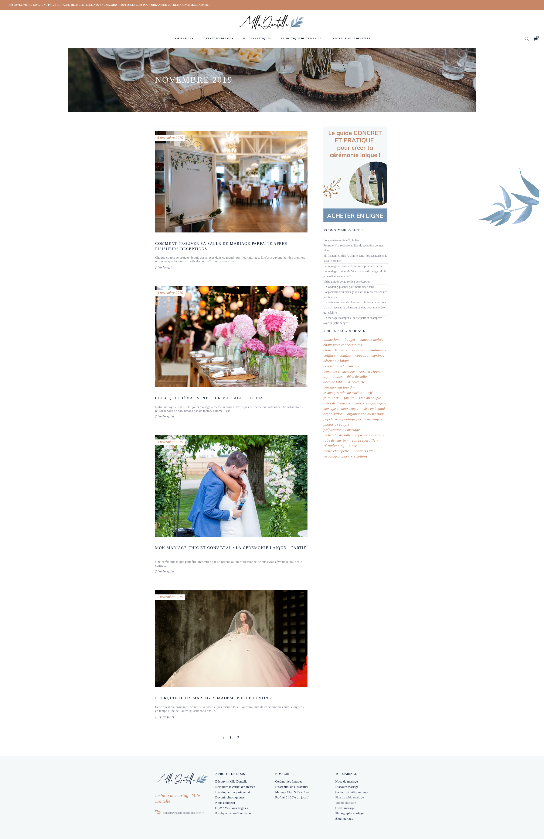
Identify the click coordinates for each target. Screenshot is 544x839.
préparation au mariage (341, 430)
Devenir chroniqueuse (230, 797)
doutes (338, 377)
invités (356, 403)
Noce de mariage (346, 781)
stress (353, 446)
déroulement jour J (337, 387)
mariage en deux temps (340, 409)
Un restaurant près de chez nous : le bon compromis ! (355, 302)
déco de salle (357, 377)
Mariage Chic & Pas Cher (292, 792)
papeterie (330, 419)
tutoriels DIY (363, 451)
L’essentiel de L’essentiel (291, 786)
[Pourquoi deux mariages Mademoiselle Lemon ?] (231, 638)
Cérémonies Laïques (288, 781)
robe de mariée (334, 440)
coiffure (329, 355)
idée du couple (370, 398)
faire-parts (331, 398)
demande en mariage (339, 371)
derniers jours (370, 371)
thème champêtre (336, 451)
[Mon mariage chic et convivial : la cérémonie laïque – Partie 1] (231, 486)
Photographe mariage (349, 813)
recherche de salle (337, 435)
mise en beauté (374, 409)
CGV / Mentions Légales (231, 808)
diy (325, 377)
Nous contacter (225, 802)
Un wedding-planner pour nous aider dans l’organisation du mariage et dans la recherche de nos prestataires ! (355, 292)
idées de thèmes (335, 403)
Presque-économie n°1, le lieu (341, 240)
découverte (356, 382)
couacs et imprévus (369, 355)
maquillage (374, 403)
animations (331, 340)
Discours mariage (346, 786)
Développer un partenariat (232, 792)
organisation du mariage (366, 414)
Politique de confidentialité (233, 813)
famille (349, 398)
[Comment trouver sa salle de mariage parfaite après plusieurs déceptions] (231, 181)
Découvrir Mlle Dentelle (231, 781)
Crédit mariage (345, 808)
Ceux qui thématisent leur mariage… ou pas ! (211, 398)
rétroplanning (333, 446)
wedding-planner (336, 456)
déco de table (333, 382)
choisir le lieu (333, 350)
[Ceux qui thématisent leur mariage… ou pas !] (231, 336)
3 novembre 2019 (170, 442)
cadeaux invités (371, 340)
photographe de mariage (361, 419)
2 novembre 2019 (170, 597)
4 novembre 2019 (170, 293)
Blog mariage (344, 818)
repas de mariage (368, 435)
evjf (369, 393)
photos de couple (336, 424)
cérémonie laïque (336, 361)
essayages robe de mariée (342, 393)
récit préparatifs (362, 440)
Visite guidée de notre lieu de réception (346, 281)
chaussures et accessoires (342, 345)
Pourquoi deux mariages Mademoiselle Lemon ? (213, 698)
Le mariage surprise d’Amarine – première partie (352, 266)
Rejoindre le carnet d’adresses (235, 786)
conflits (345, 355)
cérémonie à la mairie (339, 366)
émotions (360, 456)
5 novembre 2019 (170, 138)
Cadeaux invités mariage (351, 792)
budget (350, 340)
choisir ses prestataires (366, 350)
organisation (333, 414)
